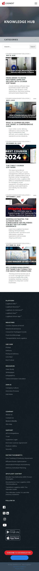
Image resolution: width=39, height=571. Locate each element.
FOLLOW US (10, 500)
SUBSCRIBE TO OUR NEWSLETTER (19, 553)
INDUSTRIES (10, 322)
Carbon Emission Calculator (16, 379)
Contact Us (10, 418)
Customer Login (12, 439)
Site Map (9, 424)
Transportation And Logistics (16, 338)
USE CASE (9, 344)
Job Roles (9, 394)
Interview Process (12, 391)
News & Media (11, 421)
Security (9, 449)
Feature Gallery (11, 446)
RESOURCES (10, 366)
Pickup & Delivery (12, 354)
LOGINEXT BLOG (19, 558)
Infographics (10, 375)
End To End (10, 360)
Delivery (9, 350)
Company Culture (12, 388)
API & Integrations (12, 433)
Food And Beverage (13, 335)
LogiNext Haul (11, 313)
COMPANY (9, 411)
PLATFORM (10, 300)
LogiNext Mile (11, 304)
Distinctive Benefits (14, 455)
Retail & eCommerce (13, 329)
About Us (9, 415)
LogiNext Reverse (13, 307)
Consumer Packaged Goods (16, 332)
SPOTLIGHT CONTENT (14, 474)
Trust (8, 436)
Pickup (8, 347)
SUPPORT (9, 430)
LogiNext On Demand (14, 310)
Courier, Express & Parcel (15, 325)
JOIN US (8, 385)
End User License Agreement (16, 443)
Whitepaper (10, 372)
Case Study (10, 369)
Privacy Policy (19, 568)
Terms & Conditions (19, 566)
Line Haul (9, 357)
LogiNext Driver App (14, 316)
